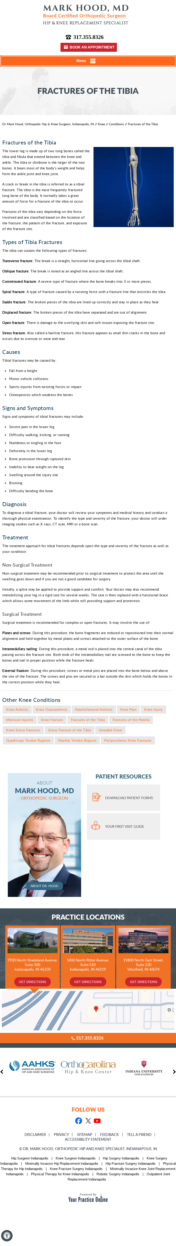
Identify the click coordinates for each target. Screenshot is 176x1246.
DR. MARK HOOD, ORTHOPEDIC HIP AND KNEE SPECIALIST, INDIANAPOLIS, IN (90, 1148)
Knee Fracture (52, 719)
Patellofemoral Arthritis (94, 709)
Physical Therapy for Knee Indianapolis (60, 1174)
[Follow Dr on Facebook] (78, 1121)
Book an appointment (92, 47)
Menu (81, 61)
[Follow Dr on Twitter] (87, 1121)
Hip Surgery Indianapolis (121, 1158)
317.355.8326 (88, 37)
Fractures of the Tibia (88, 719)
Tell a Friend (139, 1134)
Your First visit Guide (124, 826)
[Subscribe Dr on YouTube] (97, 1121)
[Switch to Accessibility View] (7, 1235)
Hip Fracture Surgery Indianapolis (131, 1163)
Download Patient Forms (129, 797)
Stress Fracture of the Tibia (69, 730)
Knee (101, 124)
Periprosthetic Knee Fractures (127, 740)
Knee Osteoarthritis (51, 709)
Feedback (109, 1134)
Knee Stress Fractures (23, 730)
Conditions (116, 124)
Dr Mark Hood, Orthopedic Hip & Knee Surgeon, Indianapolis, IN (48, 124)
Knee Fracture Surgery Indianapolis (76, 1169)
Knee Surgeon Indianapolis (76, 1158)
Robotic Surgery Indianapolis (117, 1174)
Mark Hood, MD (44, 790)
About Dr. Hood (44, 886)
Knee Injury (153, 709)
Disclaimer (35, 1134)
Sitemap (84, 1134)
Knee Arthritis (17, 709)
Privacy (61, 1134)
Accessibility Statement (88, 1139)
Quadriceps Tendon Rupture (28, 740)
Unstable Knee (110, 730)
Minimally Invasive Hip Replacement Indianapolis (61, 1163)
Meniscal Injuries (19, 719)
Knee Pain (128, 709)
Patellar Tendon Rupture (77, 740)
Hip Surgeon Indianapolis (29, 1158)
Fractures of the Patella (131, 719)
